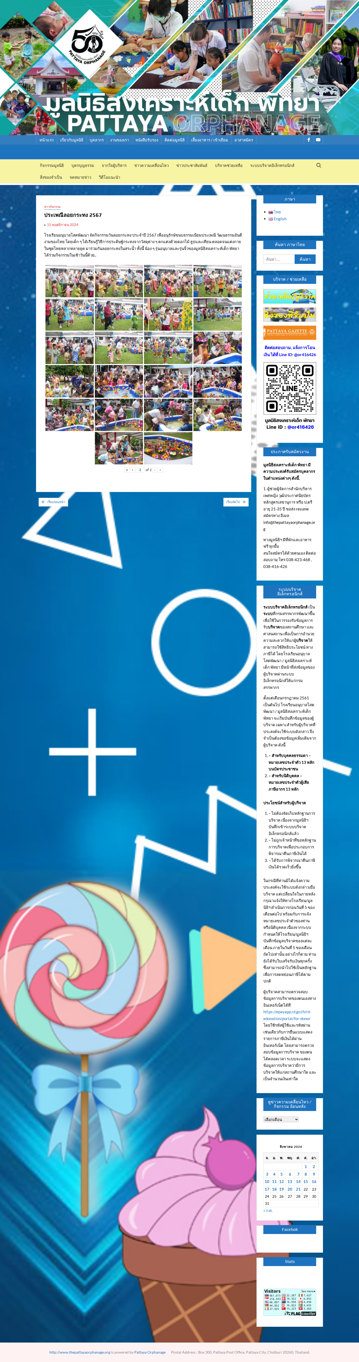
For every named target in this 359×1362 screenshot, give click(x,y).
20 (290, 1189)
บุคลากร (97, 139)
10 (267, 1181)
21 (298, 1189)
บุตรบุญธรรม (82, 165)
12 (281, 1181)
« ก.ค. (268, 1210)
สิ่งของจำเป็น (51, 177)
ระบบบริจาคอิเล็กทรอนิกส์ (272, 165)
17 (267, 1189)
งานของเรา (119, 139)
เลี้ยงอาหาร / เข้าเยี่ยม (209, 139)
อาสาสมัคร (243, 139)
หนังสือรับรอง (146, 139)
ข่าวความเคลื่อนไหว (151, 165)
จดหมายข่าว (80, 177)
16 (314, 1181)
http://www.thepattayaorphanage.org (79, 1352)
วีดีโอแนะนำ (109, 177)
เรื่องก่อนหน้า (56, 502)
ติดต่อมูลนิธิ (175, 139)
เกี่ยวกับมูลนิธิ (71, 139)
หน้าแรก (46, 139)
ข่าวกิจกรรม (52, 207)
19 (281, 1189)
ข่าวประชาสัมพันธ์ (191, 165)
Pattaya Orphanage (150, 1352)
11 (274, 1181)
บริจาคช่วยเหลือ (229, 165)
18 (274, 1189)
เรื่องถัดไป (233, 502)
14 (298, 1181)
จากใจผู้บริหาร (114, 165)
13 (290, 1181)
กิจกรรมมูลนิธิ (52, 165)
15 (305, 1181)
